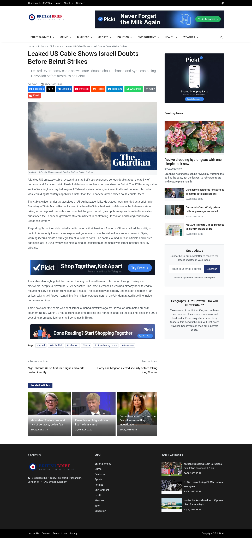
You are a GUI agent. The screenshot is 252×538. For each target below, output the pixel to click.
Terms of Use (60, 533)
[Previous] (33, 416)
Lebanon (73, 345)
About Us (68, 3)
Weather (99, 500)
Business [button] (83, 37)
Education (100, 510)
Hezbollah (56, 345)
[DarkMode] (222, 3)
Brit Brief (32, 84)
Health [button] (169, 37)
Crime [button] (64, 37)
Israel (42, 345)
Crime (98, 468)
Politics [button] (123, 37)
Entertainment (103, 463)
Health (98, 495)
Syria (87, 345)
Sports (98, 479)
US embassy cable (106, 345)
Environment (102, 489)
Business (100, 474)
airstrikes (128, 345)
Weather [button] (189, 37)
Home (58, 3)
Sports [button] (103, 37)
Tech (97, 505)
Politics (99, 484)
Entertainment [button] (41, 37)
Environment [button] (147, 37)
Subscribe (212, 269)
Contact (80, 3)
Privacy (73, 533)
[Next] (151, 416)
